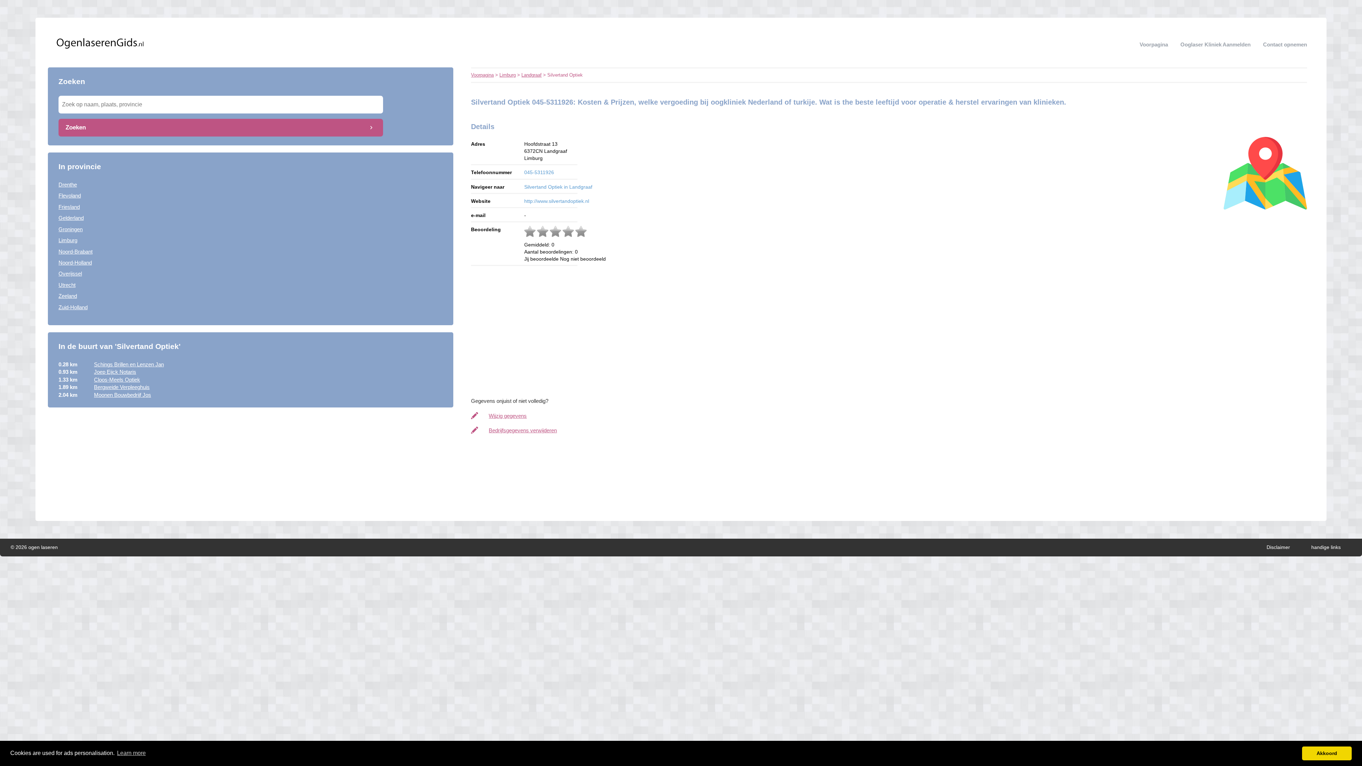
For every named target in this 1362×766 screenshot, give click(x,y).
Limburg (68, 240)
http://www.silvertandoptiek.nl (556, 201)
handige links (1326, 547)
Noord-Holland (75, 263)
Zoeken (76, 127)
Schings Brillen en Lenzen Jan (129, 364)
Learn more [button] (131, 753)
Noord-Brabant (76, 252)
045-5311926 (539, 172)
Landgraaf (531, 75)
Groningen (71, 229)
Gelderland (71, 218)
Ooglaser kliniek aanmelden (1215, 44)
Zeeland (68, 296)
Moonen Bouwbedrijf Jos (122, 395)
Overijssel (70, 274)
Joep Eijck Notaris (115, 372)
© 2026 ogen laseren (34, 547)
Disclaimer (1278, 547)
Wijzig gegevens (508, 416)
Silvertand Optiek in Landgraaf (558, 187)
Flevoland (70, 196)
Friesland (69, 207)
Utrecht (67, 285)
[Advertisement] (250, 464)
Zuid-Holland (73, 307)
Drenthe (68, 185)
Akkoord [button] (1327, 753)
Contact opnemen (1285, 44)
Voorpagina (1154, 44)
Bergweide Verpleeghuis (122, 387)
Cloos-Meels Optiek (117, 380)
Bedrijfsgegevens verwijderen (523, 430)
